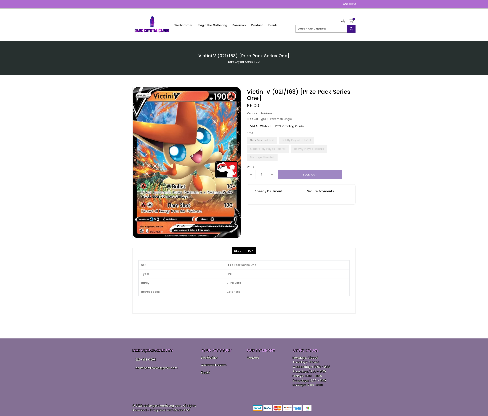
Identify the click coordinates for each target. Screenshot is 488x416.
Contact (253, 358)
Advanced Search (214, 365)
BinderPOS (182, 410)
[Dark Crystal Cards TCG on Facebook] (127, 4)
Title (250, 133)
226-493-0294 (146, 359)
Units (250, 166)
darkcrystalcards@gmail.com (156, 368)
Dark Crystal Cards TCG (244, 62)
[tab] (244, 250)
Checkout (349, 4)
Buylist (205, 372)
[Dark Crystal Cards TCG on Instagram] (134, 4)
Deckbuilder (209, 358)
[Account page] (343, 21)
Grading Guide (293, 126)
